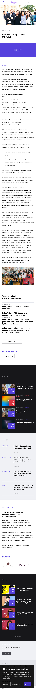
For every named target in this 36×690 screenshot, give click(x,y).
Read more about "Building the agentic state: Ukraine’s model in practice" (18, 448)
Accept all (27, 684)
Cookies (8, 688)
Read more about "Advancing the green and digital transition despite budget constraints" (18, 475)
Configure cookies (16, 684)
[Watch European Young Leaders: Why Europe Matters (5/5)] (18, 613)
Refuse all (5, 684)
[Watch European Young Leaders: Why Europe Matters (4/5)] (18, 625)
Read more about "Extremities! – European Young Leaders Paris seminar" (18, 424)
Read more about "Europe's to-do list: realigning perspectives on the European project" (18, 389)
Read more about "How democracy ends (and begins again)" (18, 412)
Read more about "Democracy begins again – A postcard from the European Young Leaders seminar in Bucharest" (18, 488)
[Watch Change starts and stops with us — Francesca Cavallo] (18, 589)
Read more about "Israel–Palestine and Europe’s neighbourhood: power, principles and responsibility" (18, 461)
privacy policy (6, 678)
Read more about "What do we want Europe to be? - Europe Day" (18, 401)
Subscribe (7, 654)
